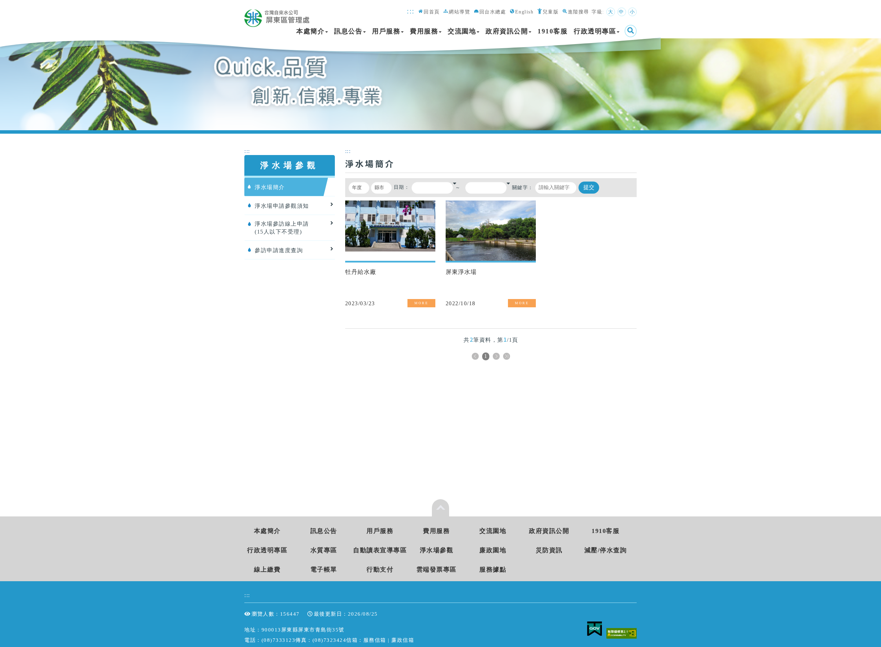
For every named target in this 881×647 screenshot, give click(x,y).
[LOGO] (279, 14)
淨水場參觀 (437, 550)
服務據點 (492, 569)
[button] (454, 183)
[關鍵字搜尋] (631, 31)
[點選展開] (440, 507)
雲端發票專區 (436, 569)
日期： (402, 187)
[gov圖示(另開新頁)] (596, 633)
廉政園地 (492, 550)
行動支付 (380, 569)
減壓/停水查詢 (605, 550)
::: (411, 11)
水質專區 (323, 550)
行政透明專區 (595, 31)
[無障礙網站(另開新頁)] (621, 633)
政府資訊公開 (507, 31)
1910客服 (552, 31)
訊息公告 (348, 31)
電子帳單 (323, 569)
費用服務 (424, 31)
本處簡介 (310, 31)
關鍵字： (522, 187)
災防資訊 (549, 550)
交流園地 (462, 31)
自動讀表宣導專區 (380, 550)
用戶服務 (386, 31)
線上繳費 (267, 569)
